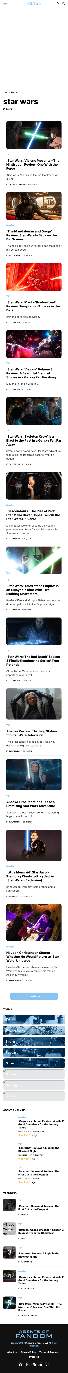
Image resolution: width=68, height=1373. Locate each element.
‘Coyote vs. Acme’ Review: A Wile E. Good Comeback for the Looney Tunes (41, 1124)
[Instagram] (34, 1365)
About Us (12, 1352)
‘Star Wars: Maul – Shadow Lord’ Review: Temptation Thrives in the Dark (33, 306)
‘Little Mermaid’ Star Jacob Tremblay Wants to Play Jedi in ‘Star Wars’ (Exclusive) (30, 876)
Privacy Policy (28, 1352)
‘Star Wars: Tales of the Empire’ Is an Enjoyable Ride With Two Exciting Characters (32, 590)
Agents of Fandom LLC (38, 1343)
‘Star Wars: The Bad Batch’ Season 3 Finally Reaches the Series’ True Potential (33, 661)
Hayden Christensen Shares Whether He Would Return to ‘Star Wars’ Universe (32, 957)
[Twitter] (27, 1365)
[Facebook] (20, 1365)
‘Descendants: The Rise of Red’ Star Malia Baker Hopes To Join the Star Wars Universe (33, 515)
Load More (34, 996)
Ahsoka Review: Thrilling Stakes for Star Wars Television (31, 733)
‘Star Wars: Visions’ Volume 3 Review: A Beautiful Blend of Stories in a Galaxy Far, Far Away (31, 373)
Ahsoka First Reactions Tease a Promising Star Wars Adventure (30, 804)
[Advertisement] (34, 48)
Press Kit (34, 1356)
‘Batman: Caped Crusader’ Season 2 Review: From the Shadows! (41, 1231)
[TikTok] (47, 1365)
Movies (10, 225)
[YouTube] (40, 1365)
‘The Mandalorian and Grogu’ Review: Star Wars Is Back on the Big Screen (31, 235)
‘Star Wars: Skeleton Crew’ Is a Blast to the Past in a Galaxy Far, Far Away (33, 440)
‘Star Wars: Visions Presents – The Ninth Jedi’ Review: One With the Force (32, 164)
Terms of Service (48, 1352)
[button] (5, 3)
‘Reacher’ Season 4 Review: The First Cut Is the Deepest (38, 1173)
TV (7, 154)
